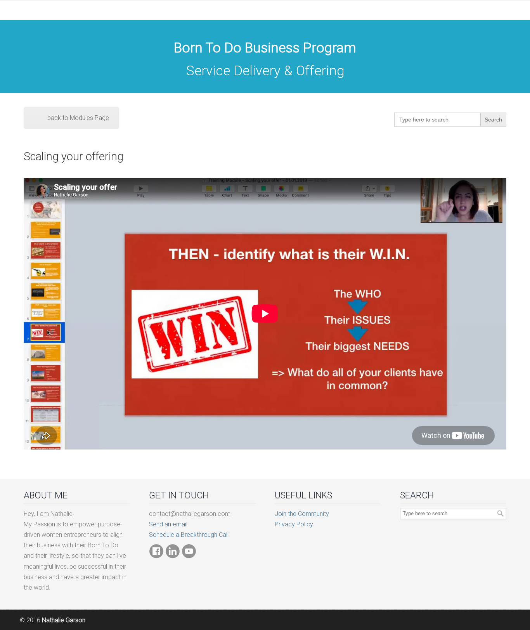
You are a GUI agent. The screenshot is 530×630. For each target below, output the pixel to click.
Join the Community (302, 513)
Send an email (168, 524)
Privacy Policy (294, 524)
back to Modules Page (78, 117)
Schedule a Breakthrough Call (189, 534)
